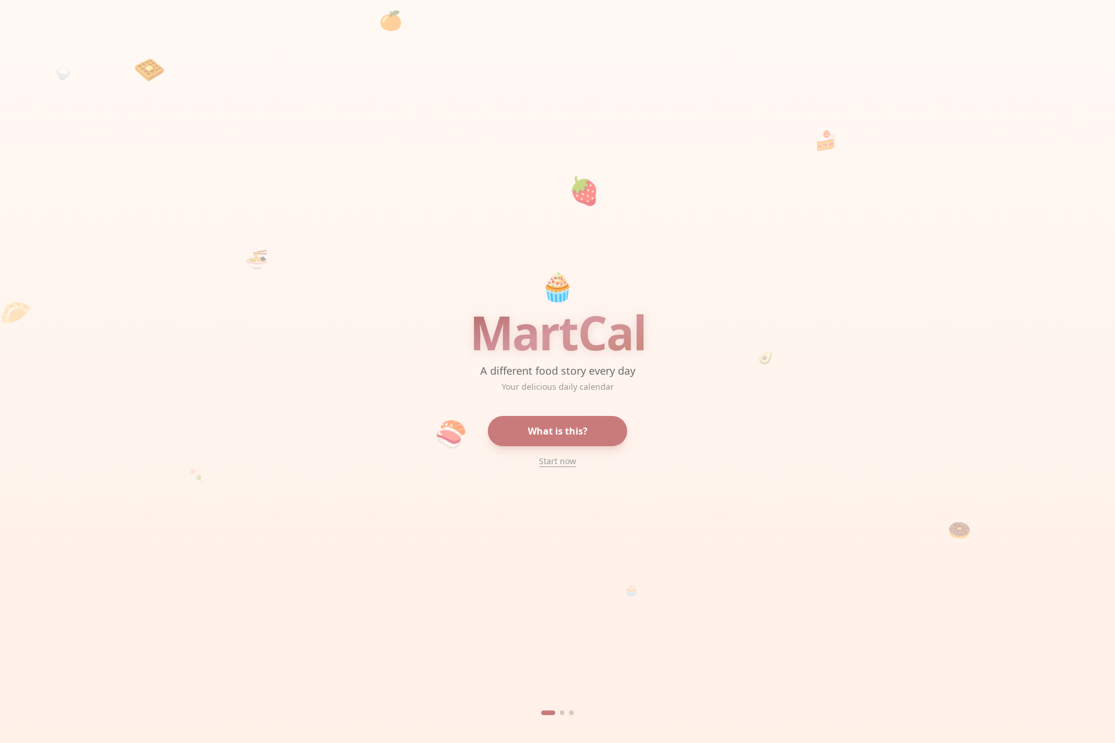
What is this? (558, 431)
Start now (557, 460)
